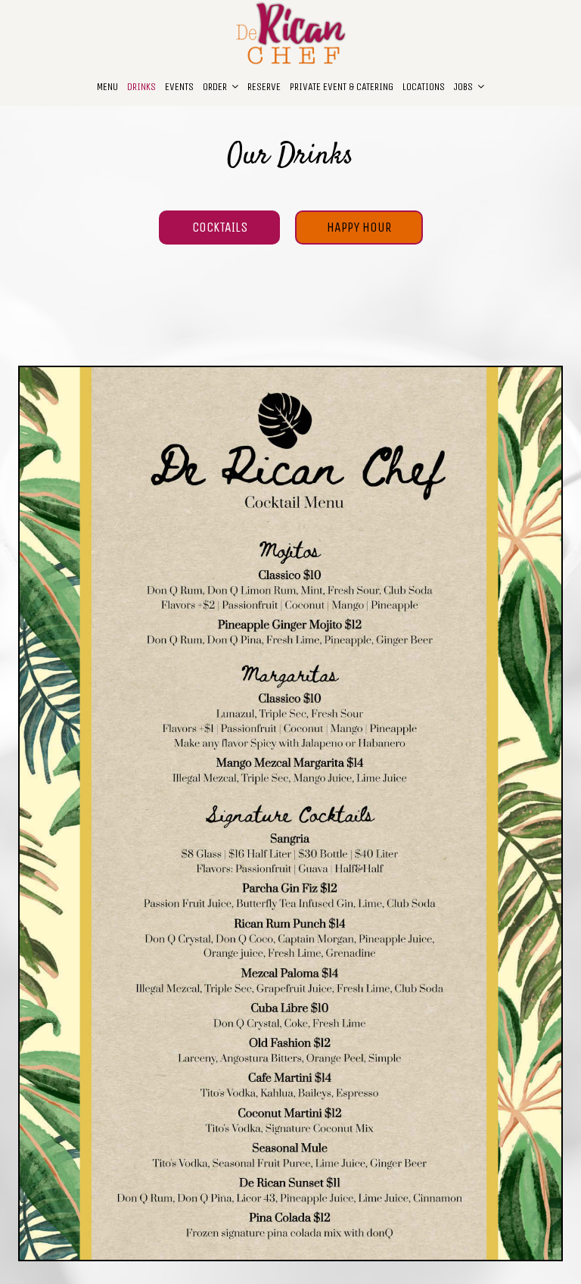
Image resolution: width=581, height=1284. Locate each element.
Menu (107, 86)
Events (179, 86)
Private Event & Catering (341, 86)
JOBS (464, 86)
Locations (423, 86)
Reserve (264, 86)
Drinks (141, 86)
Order (216, 86)
